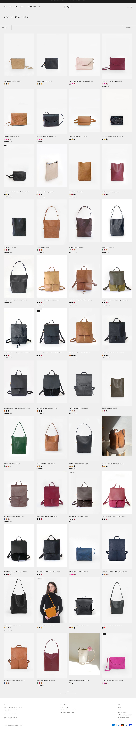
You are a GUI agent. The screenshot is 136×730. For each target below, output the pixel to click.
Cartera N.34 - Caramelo (9, 136)
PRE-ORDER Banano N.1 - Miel (75, 136)
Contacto (120, 707)
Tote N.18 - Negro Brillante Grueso (76, 463)
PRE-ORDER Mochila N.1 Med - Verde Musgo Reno (113, 300)
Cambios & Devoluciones (123, 717)
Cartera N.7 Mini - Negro (42, 81)
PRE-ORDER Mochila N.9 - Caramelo (12, 680)
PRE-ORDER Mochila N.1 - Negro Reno (45, 408)
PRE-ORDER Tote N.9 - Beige (43, 192)
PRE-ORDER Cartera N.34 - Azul (76, 571)
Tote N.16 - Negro (106, 247)
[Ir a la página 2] (72, 691)
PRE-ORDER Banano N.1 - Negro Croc (110, 136)
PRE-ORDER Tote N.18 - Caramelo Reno (110, 463)
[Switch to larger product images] (3, 28)
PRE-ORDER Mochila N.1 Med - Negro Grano (46, 571)
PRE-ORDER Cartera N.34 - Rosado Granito (79, 81)
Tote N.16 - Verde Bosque (9, 463)
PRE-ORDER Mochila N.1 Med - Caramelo (78, 300)
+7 (75, 302)
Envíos (119, 710)
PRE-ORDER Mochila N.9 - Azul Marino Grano (112, 571)
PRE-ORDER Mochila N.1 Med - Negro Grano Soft (14, 353)
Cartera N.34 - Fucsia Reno (108, 680)
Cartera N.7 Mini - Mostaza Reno (44, 625)
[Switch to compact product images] (8, 28)
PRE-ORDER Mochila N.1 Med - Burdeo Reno (111, 516)
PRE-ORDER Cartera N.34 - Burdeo (110, 81)
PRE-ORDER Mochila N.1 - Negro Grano (110, 353)
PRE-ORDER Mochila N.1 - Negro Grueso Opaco (14, 408)
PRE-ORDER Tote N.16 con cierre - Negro (13, 300)
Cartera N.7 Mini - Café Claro (10, 81)
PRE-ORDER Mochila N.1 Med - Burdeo (45, 516)
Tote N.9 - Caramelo (73, 192)
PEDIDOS (22, 6)
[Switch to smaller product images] (5, 28)
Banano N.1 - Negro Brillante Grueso (12, 192)
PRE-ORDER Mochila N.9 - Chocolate (12, 516)
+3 (75, 83)
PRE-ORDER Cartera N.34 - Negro (44, 136)
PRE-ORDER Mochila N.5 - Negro (76, 625)
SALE (16, 6)
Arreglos (120, 719)
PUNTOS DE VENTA (32, 6)
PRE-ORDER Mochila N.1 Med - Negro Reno (13, 571)
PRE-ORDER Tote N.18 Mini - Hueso (77, 680)
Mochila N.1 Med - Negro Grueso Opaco (45, 353)
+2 (43, 194)
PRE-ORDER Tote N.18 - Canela (43, 463)
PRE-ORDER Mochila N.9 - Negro (76, 408)
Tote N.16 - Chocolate (74, 247)
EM (39, 6)
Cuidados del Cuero (122, 712)
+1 (75, 355)
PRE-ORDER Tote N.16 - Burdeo (43, 680)
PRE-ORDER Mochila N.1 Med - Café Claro (46, 300)
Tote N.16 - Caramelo (41, 247)
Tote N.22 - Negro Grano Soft (10, 625)
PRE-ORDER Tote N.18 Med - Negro (110, 625)
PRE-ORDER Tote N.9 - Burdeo (109, 192)
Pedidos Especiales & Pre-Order (125, 714)
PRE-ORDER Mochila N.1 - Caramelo (77, 353)
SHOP (11, 6)
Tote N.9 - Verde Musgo (107, 408)
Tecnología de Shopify (19, 725)
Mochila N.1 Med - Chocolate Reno (76, 516)
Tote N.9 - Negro (7, 247)
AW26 (5, 6)
